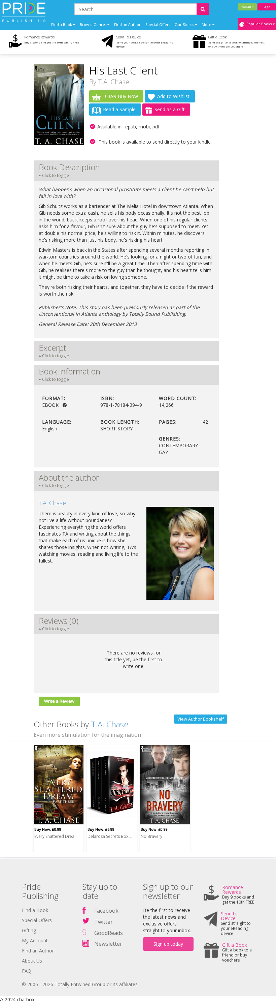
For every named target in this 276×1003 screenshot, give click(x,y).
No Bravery (151, 836)
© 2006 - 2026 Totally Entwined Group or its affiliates (80, 984)
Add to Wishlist (173, 96)
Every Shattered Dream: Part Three (57, 836)
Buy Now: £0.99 (47, 829)
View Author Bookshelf (200, 719)
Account (247, 6)
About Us (32, 961)
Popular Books (258, 24)
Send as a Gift (169, 109)
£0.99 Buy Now (120, 96)
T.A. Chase (113, 81)
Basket (220, 36)
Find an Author (127, 24)
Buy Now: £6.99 (101, 829)
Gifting (29, 930)
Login (267, 6)
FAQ (26, 971)
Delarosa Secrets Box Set (111, 836)
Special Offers (157, 24)
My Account (35, 940)
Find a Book (35, 910)
